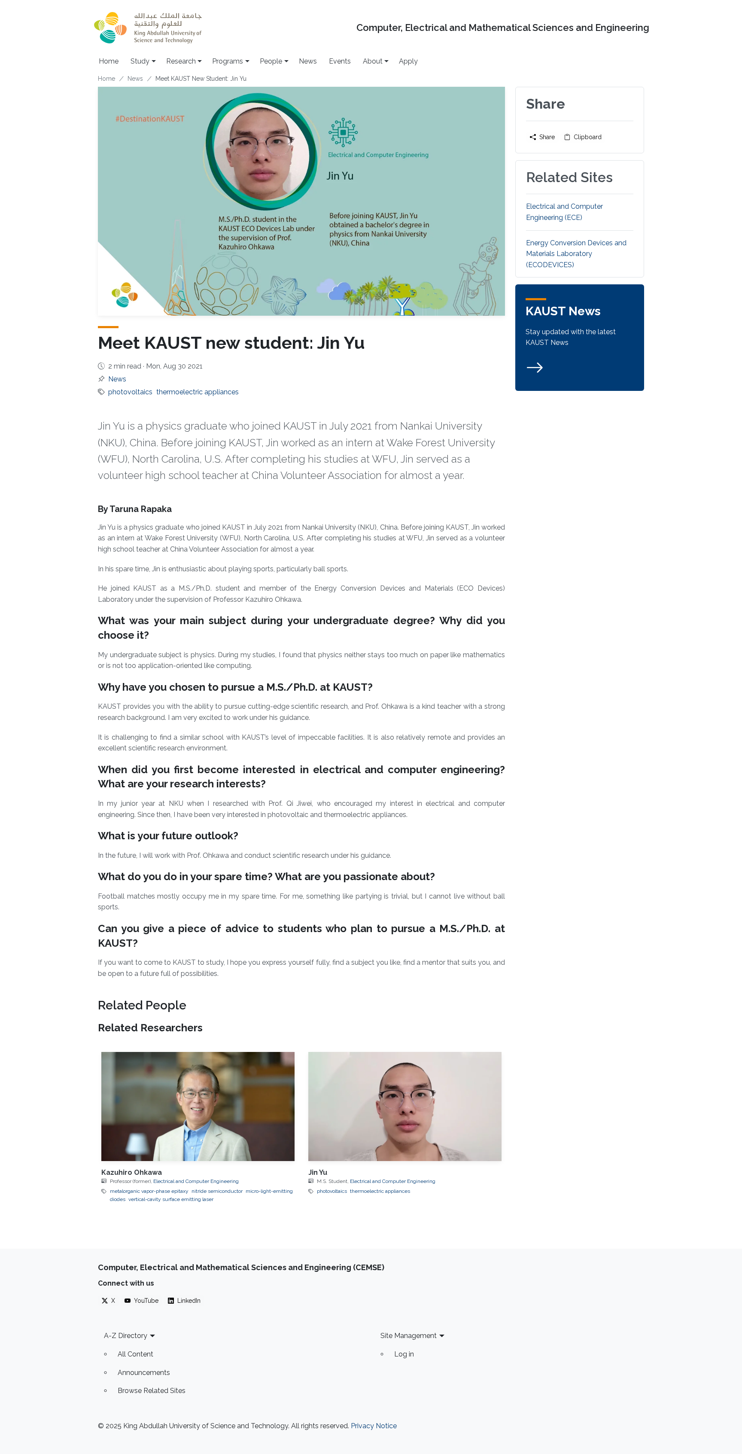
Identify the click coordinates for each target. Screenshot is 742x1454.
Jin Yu (317, 1172)
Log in (404, 1354)
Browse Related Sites (152, 1391)
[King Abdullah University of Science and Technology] (148, 27)
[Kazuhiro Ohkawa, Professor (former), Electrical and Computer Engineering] (198, 1106)
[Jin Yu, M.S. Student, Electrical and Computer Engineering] (405, 1106)
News (308, 61)
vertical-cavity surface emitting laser (170, 1199)
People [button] (271, 61)
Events (340, 61)
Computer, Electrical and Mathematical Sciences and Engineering (502, 27)
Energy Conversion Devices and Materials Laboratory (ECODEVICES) (576, 254)
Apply (408, 61)
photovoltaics (130, 392)
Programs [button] (227, 61)
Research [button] (181, 61)
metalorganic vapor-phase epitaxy (149, 1191)
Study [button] (140, 61)
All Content (135, 1354)
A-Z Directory (125, 1336)
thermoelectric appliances (197, 392)
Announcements (144, 1373)
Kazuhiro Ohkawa (131, 1172)
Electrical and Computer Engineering (196, 1181)
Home (109, 61)
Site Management (408, 1336)
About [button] (373, 61)
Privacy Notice (374, 1426)
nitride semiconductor (217, 1191)
